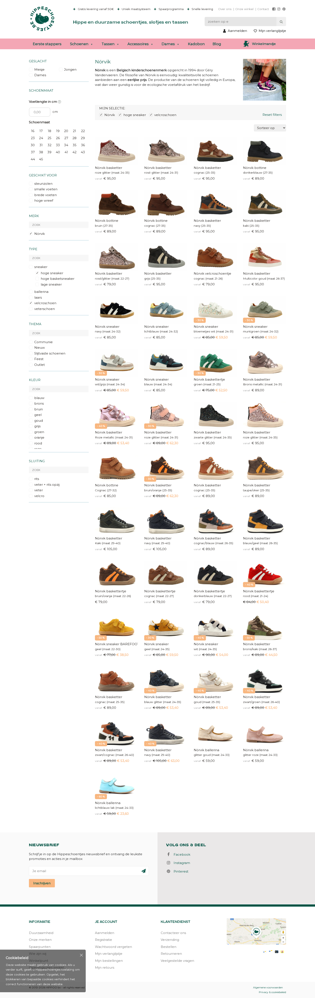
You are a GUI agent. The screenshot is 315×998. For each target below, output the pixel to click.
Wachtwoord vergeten (113, 947)
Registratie (103, 940)
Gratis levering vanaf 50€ (95, 9)
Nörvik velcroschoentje (212, 273)
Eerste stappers (47, 44)
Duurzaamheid (41, 933)
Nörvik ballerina (206, 750)
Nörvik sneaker (107, 327)
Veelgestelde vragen (177, 961)
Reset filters (272, 115)
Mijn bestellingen (109, 961)
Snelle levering (202, 9)
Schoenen (79, 44)
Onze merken (40, 940)
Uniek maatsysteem (135, 9)
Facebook (180, 854)
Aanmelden (104, 933)
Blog (217, 44)
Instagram (180, 863)
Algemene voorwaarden (268, 987)
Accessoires (138, 44)
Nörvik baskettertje (209, 379)
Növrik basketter (108, 273)
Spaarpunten (40, 947)
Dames (168, 44)
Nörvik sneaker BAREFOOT (116, 644)
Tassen (108, 44)
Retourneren (171, 954)
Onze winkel (244, 9)
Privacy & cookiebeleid (272, 992)
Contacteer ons (173, 933)
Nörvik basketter (108, 168)
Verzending (170, 940)
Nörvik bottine (254, 168)
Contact (263, 9)
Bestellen (168, 947)
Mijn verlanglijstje (108, 954)
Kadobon (196, 44)
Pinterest (179, 871)
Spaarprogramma (171, 9)
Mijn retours (104, 967)
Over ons (224, 9)
